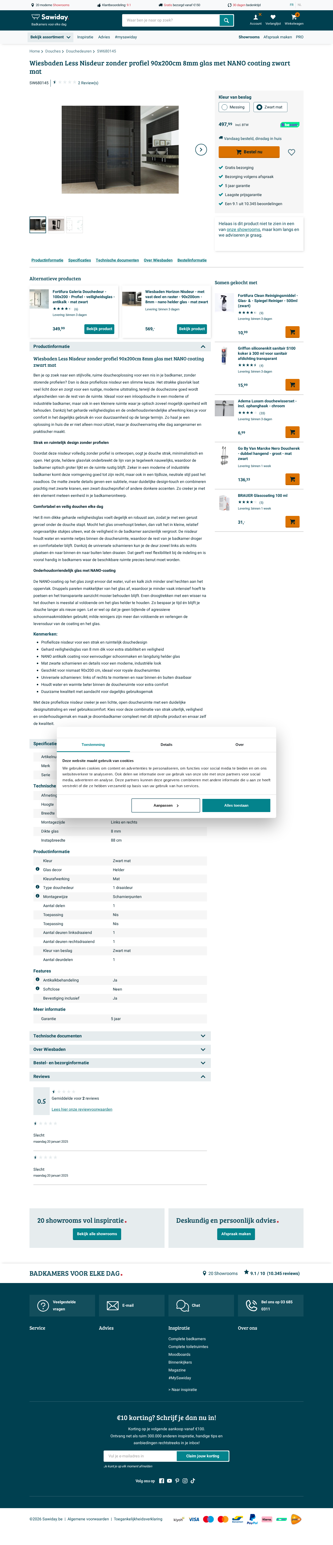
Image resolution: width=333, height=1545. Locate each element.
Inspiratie (85, 37)
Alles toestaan (236, 805)
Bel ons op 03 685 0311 (277, 1305)
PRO (300, 37)
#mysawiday (126, 37)
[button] (292, 152)
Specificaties (79, 260)
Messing (237, 107)
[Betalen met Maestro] (208, 1519)
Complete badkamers (187, 1339)
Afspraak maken (278, 37)
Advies (104, 37)
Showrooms (249, 37)
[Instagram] (185, 1481)
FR (292, 4)
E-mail (128, 1305)
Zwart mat (273, 107)
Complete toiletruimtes (188, 1347)
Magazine (177, 1370)
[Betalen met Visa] (193, 1519)
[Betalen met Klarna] (267, 1519)
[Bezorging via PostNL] (296, 1519)
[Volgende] (201, 150)
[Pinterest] (177, 1481)
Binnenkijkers (180, 1362)
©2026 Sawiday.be (46, 1519)
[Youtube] (169, 1481)
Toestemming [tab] (93, 744)
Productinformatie (47, 260)
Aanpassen (163, 805)
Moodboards (179, 1354)
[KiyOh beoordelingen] (179, 1519)
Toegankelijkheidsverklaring (138, 1519)
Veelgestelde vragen (64, 1305)
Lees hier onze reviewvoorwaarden (82, 1109)
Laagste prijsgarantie (243, 195)
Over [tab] (239, 744)
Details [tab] (167, 744)
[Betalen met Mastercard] (223, 1519)
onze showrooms (243, 229)
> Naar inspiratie (182, 1390)
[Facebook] (162, 1481)
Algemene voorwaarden (88, 1519)
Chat (196, 1305)
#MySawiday (179, 1378)
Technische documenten (117, 260)
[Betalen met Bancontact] (237, 1519)
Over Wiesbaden (158, 260)
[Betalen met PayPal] (252, 1519)
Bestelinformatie (192, 260)
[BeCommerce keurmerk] (281, 1519)
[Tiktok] (193, 1481)
